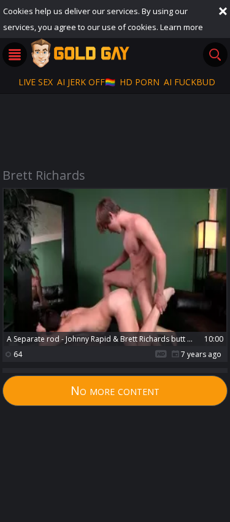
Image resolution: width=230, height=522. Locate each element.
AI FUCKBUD (189, 82)
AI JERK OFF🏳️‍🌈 (86, 82)
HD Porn (139, 82)
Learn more (181, 27)
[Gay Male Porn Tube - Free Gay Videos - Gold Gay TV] (80, 52)
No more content (115, 390)
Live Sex (35, 82)
